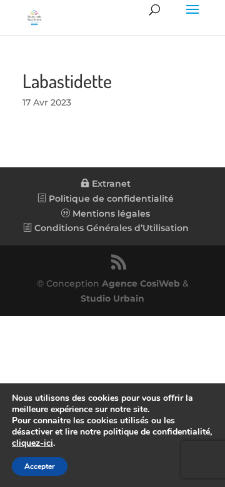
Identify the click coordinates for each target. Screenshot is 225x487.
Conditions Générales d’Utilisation (110, 228)
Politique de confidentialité (110, 198)
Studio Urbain (112, 298)
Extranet (110, 183)
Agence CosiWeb (141, 283)
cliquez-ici (32, 443)
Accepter (39, 466)
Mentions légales (110, 213)
